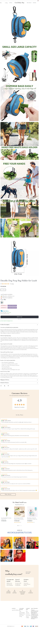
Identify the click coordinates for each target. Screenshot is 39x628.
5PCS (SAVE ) (3, 307)
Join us (19, 530)
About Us (27, 612)
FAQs (20, 611)
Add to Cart (19, 316)
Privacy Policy (28, 615)
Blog (26, 611)
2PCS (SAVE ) (3, 305)
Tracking (20, 616)
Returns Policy (21, 615)
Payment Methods (22, 612)
